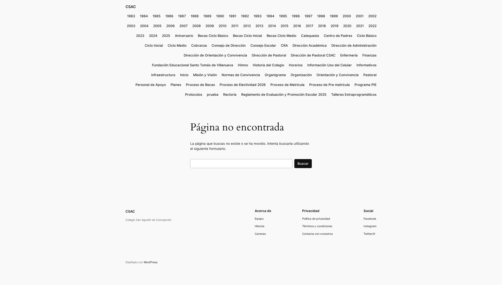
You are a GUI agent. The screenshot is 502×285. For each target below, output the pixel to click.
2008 (196, 26)
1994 (270, 16)
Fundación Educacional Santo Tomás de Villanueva (192, 65)
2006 (170, 26)
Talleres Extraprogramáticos (353, 95)
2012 (247, 26)
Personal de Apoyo (151, 85)
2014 (272, 26)
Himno (243, 65)
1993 (258, 16)
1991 (232, 16)
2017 (309, 26)
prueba (212, 95)
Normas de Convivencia (241, 75)
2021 (360, 26)
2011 (234, 26)
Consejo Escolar (263, 45)
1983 (131, 16)
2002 (372, 16)
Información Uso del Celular (329, 65)
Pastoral (369, 75)
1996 (296, 16)
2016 (297, 26)
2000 (347, 16)
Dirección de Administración (353, 45)
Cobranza (199, 45)
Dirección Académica (310, 45)
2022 (372, 26)
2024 (153, 36)
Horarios (296, 65)
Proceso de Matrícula (287, 85)
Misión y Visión (205, 75)
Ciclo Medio (177, 45)
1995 (283, 16)
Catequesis (310, 36)
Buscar (303, 164)
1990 (220, 16)
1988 (195, 16)
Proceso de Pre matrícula (329, 85)
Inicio (184, 75)
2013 (259, 26)
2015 (284, 26)
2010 (222, 26)
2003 (131, 26)
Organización (301, 75)
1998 (321, 16)
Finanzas (369, 55)
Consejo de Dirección (229, 45)
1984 (144, 16)
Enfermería (349, 55)
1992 (245, 16)
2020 (347, 26)
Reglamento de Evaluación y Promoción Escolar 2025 (283, 95)
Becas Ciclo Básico (213, 36)
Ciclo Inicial (154, 45)
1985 (157, 16)
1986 (169, 16)
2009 (210, 26)
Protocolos (193, 95)
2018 (322, 26)
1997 (308, 16)
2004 (144, 26)
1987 (182, 16)
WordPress (150, 262)
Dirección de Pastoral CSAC (313, 55)
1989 (207, 16)
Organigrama (275, 75)
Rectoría (229, 95)
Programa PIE (365, 85)
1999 (334, 16)
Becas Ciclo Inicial (247, 36)
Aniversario (184, 36)
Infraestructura (163, 75)
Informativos (366, 65)
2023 (140, 36)
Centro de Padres (338, 36)
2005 (157, 26)
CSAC (131, 6)
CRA (284, 45)
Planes (176, 85)
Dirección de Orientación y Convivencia (215, 55)
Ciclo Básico (366, 36)
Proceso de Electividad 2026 (243, 85)
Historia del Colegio (268, 65)
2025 (166, 36)
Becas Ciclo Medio (281, 36)
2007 (183, 26)
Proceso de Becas (200, 85)
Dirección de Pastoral (269, 55)
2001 (360, 16)
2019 (334, 26)
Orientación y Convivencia (337, 75)
